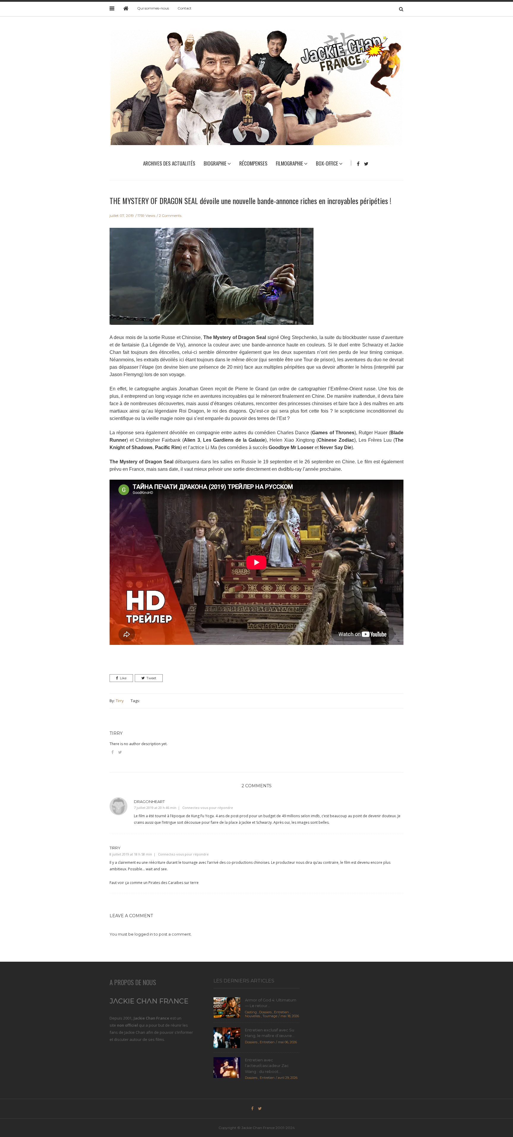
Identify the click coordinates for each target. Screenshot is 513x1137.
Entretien (281, 1012)
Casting (251, 1012)
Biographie (215, 163)
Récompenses (253, 163)
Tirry (120, 700)
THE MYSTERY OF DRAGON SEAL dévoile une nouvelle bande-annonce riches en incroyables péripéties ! (250, 200)
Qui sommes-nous (153, 8)
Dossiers (265, 1012)
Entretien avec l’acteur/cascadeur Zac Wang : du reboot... (267, 1066)
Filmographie (289, 163)
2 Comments (170, 215)
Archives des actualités (169, 163)
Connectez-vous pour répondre (207, 807)
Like (123, 678)
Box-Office (327, 163)
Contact (184, 8)
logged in (143, 934)
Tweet (151, 678)
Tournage (269, 1016)
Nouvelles (252, 1016)
